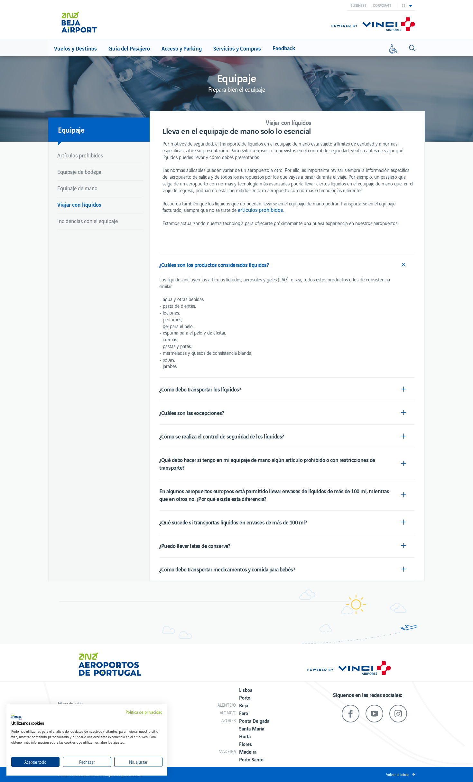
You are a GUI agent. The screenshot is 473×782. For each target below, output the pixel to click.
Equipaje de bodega (79, 171)
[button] (407, 5)
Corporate (382, 5)
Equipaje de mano (77, 188)
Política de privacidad (143, 712)
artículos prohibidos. (261, 209)
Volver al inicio (397, 774)
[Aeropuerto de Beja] (95, 20)
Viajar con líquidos (79, 204)
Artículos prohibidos (80, 155)
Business (358, 5)
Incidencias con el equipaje (87, 221)
